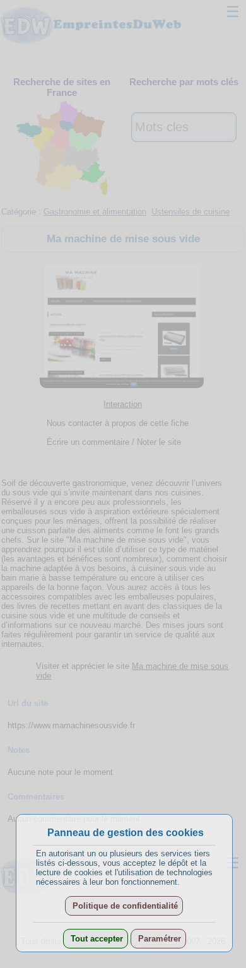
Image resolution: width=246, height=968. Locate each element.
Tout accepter (95, 938)
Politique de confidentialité (124, 906)
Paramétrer (158, 938)
